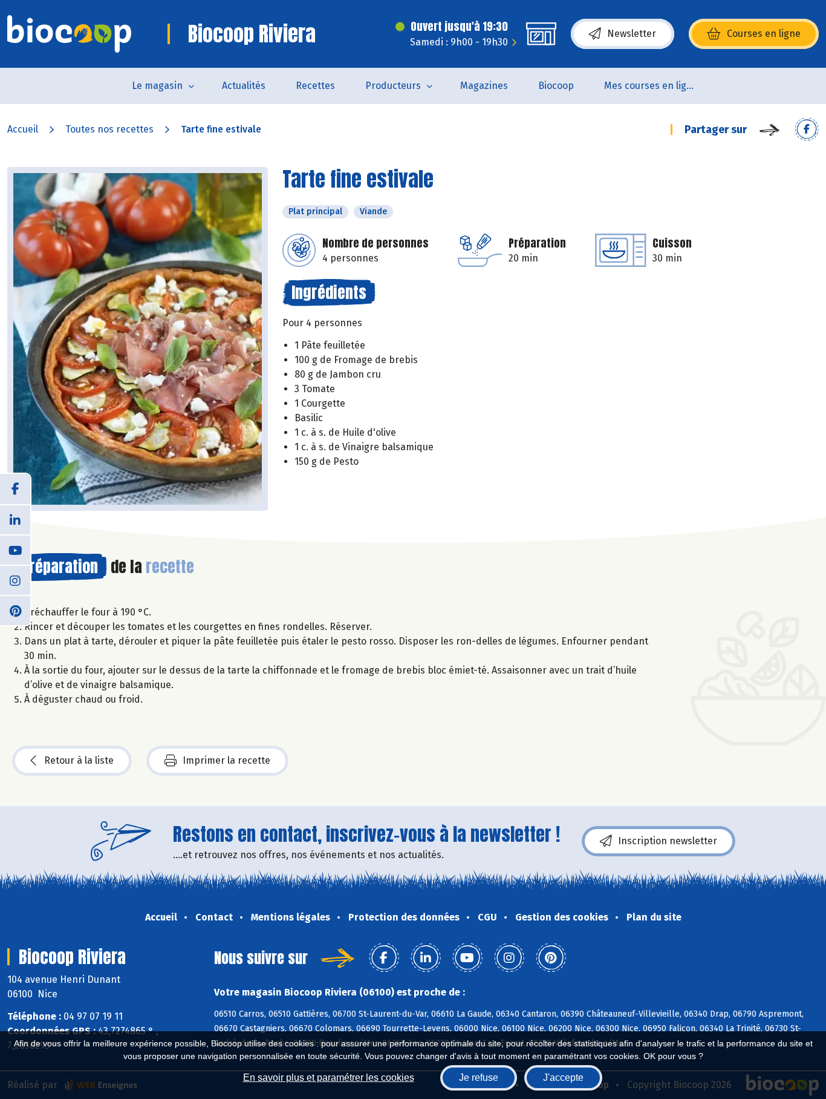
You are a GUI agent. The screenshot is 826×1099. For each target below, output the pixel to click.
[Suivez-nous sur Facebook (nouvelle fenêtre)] (15, 489)
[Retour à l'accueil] (69, 34)
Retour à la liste (79, 760)
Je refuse (478, 1077)
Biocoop (556, 85)
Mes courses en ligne (651, 85)
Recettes (315, 85)
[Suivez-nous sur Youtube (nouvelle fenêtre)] (15, 549)
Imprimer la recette (226, 760)
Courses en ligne (764, 33)
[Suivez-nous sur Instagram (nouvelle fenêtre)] (15, 580)
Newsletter (631, 33)
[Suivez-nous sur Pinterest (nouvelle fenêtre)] (15, 610)
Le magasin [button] (157, 85)
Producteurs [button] (393, 85)
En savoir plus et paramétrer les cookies (328, 1077)
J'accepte (563, 1077)
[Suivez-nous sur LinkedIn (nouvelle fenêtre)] (15, 519)
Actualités (243, 85)
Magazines (484, 85)
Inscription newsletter (667, 841)
